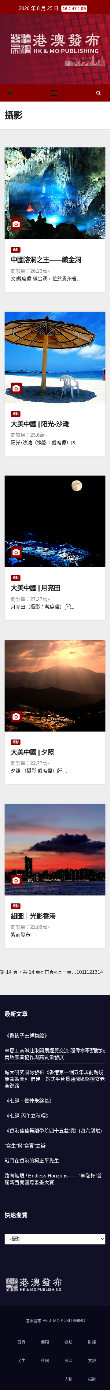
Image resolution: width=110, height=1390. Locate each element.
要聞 (45, 1342)
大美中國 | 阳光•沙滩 (40, 424)
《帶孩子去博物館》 (27, 1035)
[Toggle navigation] (53, 93)
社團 (45, 1360)
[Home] (10, 93)
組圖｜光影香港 (33, 916)
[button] (98, 93)
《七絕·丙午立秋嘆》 (28, 1115)
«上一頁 (63, 972)
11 (84, 972)
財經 (92, 1342)
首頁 (21, 1342)
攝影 (16, 249)
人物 (68, 1379)
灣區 (68, 1360)
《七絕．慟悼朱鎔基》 (29, 1100)
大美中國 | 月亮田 (35, 588)
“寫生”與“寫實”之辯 (25, 1145)
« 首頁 (47, 972)
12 (89, 972)
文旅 (92, 1360)
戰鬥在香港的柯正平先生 (32, 1160)
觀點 (68, 1342)
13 (94, 972)
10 (79, 972)
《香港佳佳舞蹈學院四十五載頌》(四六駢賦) (53, 1130)
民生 (21, 1360)
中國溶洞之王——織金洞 (46, 260)
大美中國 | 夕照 (32, 752)
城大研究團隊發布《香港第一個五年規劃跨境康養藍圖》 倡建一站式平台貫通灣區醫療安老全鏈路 (55, 1079)
